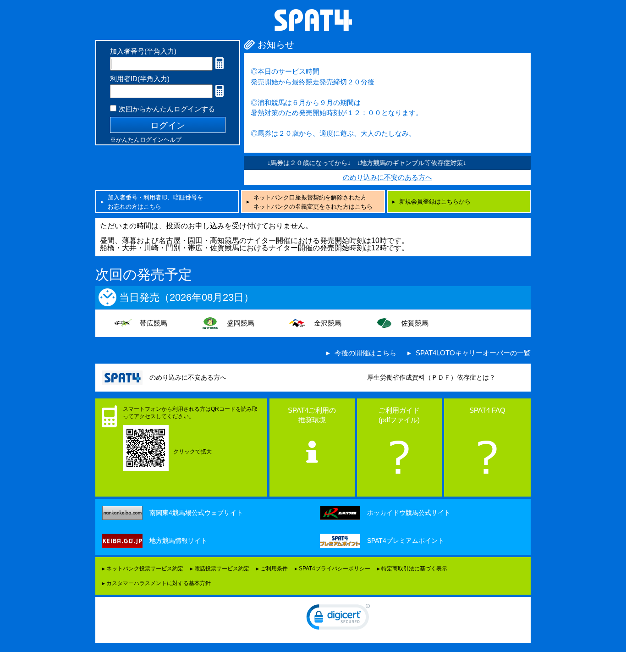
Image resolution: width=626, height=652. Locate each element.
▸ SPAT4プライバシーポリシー (332, 568)
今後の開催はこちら (365, 353)
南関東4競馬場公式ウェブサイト (196, 512)
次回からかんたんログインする (167, 109)
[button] (338, 619)
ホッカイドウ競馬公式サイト (408, 512)
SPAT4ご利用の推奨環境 (312, 415)
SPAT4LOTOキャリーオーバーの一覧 (473, 353)
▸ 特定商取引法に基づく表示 (412, 568)
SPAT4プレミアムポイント (405, 540)
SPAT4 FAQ (487, 410)
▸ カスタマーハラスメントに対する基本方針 (156, 583)
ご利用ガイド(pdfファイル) (399, 415)
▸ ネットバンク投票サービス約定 (142, 568)
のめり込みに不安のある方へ (387, 177)
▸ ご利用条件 (272, 568)
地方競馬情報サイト (178, 540)
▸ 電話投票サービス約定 (219, 568)
